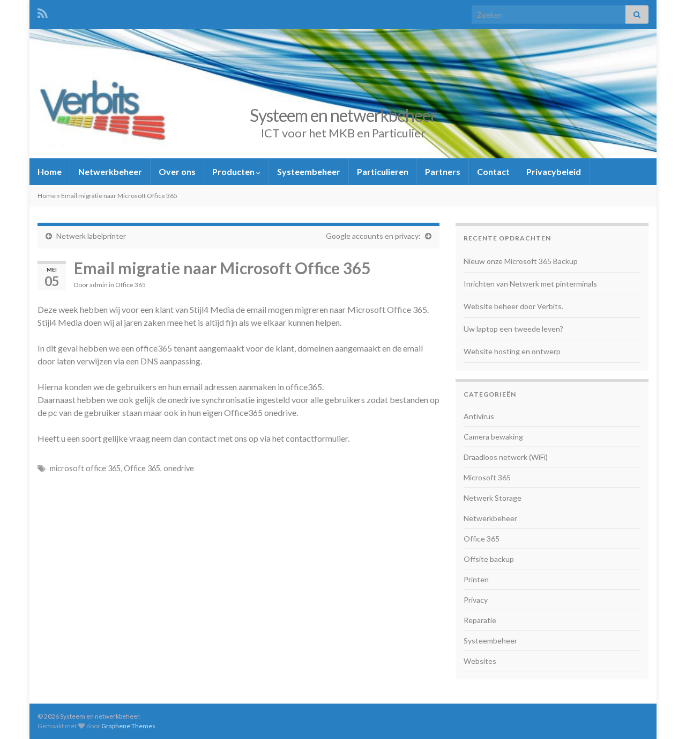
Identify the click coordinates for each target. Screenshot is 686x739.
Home (50, 171)
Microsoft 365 (487, 477)
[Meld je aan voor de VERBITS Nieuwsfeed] (43, 11)
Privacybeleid (553, 171)
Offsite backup (489, 559)
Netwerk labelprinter (91, 235)
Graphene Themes (128, 726)
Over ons (177, 171)
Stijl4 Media (212, 309)
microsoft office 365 (85, 468)
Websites (480, 660)
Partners (442, 171)
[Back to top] (661, 714)
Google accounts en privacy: (373, 235)
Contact (493, 171)
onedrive (178, 468)
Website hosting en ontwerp (512, 351)
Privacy (476, 599)
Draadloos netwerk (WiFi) (506, 457)
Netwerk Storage (492, 497)
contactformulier (317, 438)
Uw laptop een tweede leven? (513, 328)
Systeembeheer (308, 171)
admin (99, 285)
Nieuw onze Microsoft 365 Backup (521, 261)
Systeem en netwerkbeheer (343, 115)
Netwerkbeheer (110, 171)
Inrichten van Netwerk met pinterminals (530, 283)
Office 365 (130, 285)
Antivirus (479, 416)
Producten (234, 171)
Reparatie (480, 620)
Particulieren (382, 171)
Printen (476, 579)
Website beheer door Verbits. (513, 306)
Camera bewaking (493, 436)
